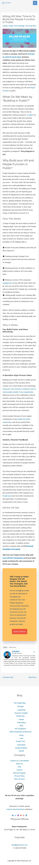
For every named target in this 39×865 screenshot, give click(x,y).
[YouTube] (21, 815)
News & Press (19, 779)
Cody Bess (16, 651)
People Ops (7, 496)
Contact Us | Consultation (19, 761)
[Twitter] (34, 652)
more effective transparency (13, 558)
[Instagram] (18, 815)
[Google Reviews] (23, 815)
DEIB (21, 726)
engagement (7, 283)
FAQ (19, 767)
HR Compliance (20, 729)
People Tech (13, 26)
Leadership (21, 710)
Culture (5, 26)
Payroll (21, 751)
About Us (19, 764)
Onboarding (21, 723)
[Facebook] (13, 815)
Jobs (21, 738)
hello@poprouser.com (19, 845)
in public (30, 115)
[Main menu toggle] (35, 3)
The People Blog (19, 703)
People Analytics (21, 748)
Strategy (21, 26)
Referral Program (19, 773)
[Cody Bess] (7, 655)
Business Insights (21, 713)
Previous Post (7, 677)
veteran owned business (15, 809)
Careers (19, 770)
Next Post (33, 677)
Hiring (21, 735)
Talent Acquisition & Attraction (20, 732)
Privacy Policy (19, 776)
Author (5, 647)
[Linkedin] (26, 815)
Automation (21, 745)
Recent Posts (12, 647)
